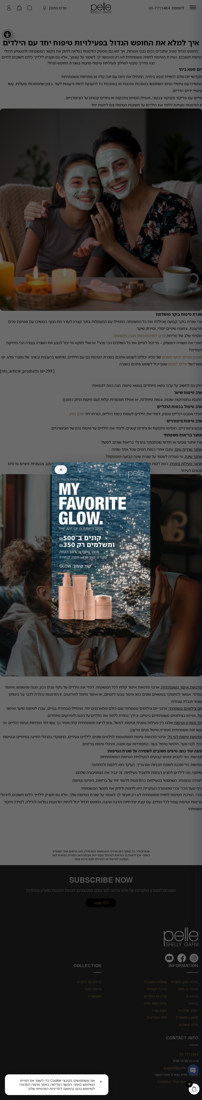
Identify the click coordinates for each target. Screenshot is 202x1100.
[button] (52, 1085)
